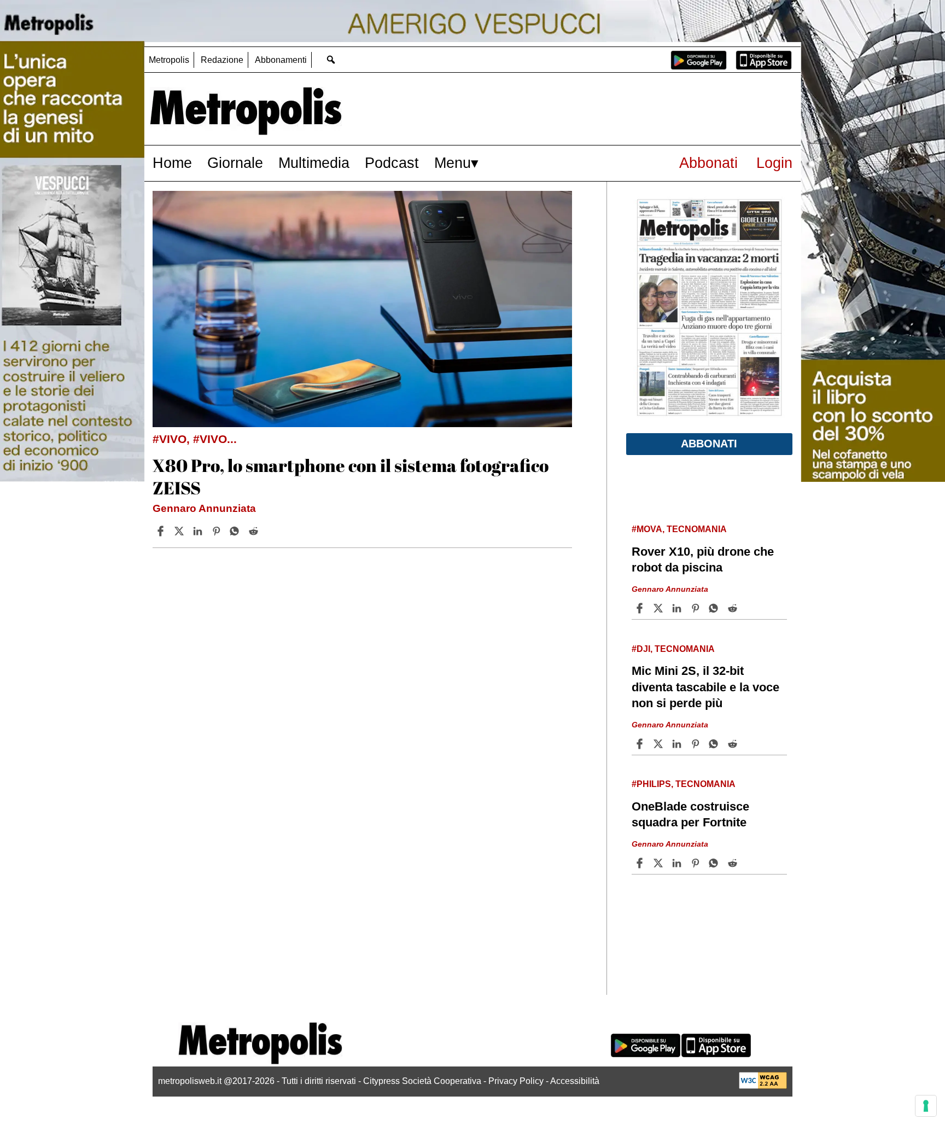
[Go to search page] (330, 59)
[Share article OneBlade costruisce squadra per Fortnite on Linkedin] (678, 863)
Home (172, 162)
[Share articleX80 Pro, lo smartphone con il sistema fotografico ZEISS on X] (180, 531)
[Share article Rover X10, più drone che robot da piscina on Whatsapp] (715, 608)
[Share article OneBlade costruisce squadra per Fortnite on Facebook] (641, 863)
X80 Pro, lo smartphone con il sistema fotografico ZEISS (351, 476)
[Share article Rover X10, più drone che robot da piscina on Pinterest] (696, 608)
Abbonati (708, 162)
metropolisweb (659, 1074)
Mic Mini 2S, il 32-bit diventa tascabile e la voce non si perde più (705, 686)
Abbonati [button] (709, 444)
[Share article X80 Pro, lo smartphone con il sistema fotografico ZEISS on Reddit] (254, 531)
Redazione (222, 60)
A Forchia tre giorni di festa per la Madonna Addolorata (708, 1044)
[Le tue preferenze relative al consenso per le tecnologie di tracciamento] (925, 1105)
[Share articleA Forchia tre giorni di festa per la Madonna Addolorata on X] (659, 1093)
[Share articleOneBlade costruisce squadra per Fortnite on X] (659, 863)
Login (774, 162)
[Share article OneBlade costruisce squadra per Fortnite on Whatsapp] (715, 863)
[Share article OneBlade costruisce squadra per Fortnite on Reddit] (733, 863)
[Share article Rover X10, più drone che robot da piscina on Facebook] (641, 608)
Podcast (392, 162)
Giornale (235, 162)
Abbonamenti (281, 60)
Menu (452, 162)
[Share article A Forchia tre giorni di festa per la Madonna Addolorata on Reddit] (733, 1093)
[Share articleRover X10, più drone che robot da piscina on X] (659, 608)
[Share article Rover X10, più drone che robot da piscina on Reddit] (733, 608)
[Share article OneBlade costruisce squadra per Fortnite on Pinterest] (696, 863)
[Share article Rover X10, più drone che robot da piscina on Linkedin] (678, 608)
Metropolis (169, 60)
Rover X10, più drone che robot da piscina (703, 559)
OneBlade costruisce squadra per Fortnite (690, 814)
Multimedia (313, 162)
